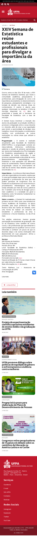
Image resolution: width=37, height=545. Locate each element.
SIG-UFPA (7, 492)
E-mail (6, 488)
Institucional (7, 397)
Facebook (7, 513)
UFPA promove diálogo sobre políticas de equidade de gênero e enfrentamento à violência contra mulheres (18, 366)
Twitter (6, 517)
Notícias (5, 357)
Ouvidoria (7, 485)
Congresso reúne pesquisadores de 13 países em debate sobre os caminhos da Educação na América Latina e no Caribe (18, 444)
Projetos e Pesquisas (9, 316)
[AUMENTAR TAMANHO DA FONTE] (9, 4)
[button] (3, 12)
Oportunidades (7, 435)
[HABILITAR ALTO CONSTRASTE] (3, 4)
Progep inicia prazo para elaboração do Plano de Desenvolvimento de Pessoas (17, 405)
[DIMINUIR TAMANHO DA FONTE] (5, 4)
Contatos (7, 496)
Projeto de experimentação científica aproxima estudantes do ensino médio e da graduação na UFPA (18, 325)
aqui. (20, 258)
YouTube (7, 520)
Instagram (7, 509)
